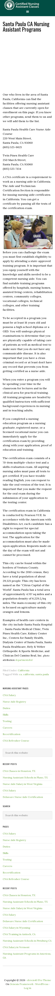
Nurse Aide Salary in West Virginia (22, 783)
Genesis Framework (21, 984)
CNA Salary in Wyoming (16, 927)
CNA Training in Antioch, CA (19, 934)
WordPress (41, 984)
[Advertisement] (27, 62)
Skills (5, 714)
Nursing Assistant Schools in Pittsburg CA (27, 940)
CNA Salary (9, 695)
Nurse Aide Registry (14, 701)
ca (20, 674)
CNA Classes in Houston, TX (19, 771)
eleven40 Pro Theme (39, 980)
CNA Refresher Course (16, 740)
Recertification (11, 734)
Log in (27, 988)
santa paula (42, 674)
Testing (7, 721)
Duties (6, 708)
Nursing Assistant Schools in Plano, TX (25, 777)
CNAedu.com (27, 5)
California (23, 670)
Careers (7, 727)
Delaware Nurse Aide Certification (23, 796)
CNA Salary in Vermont (16, 947)
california (28, 674)
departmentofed (24, 660)
